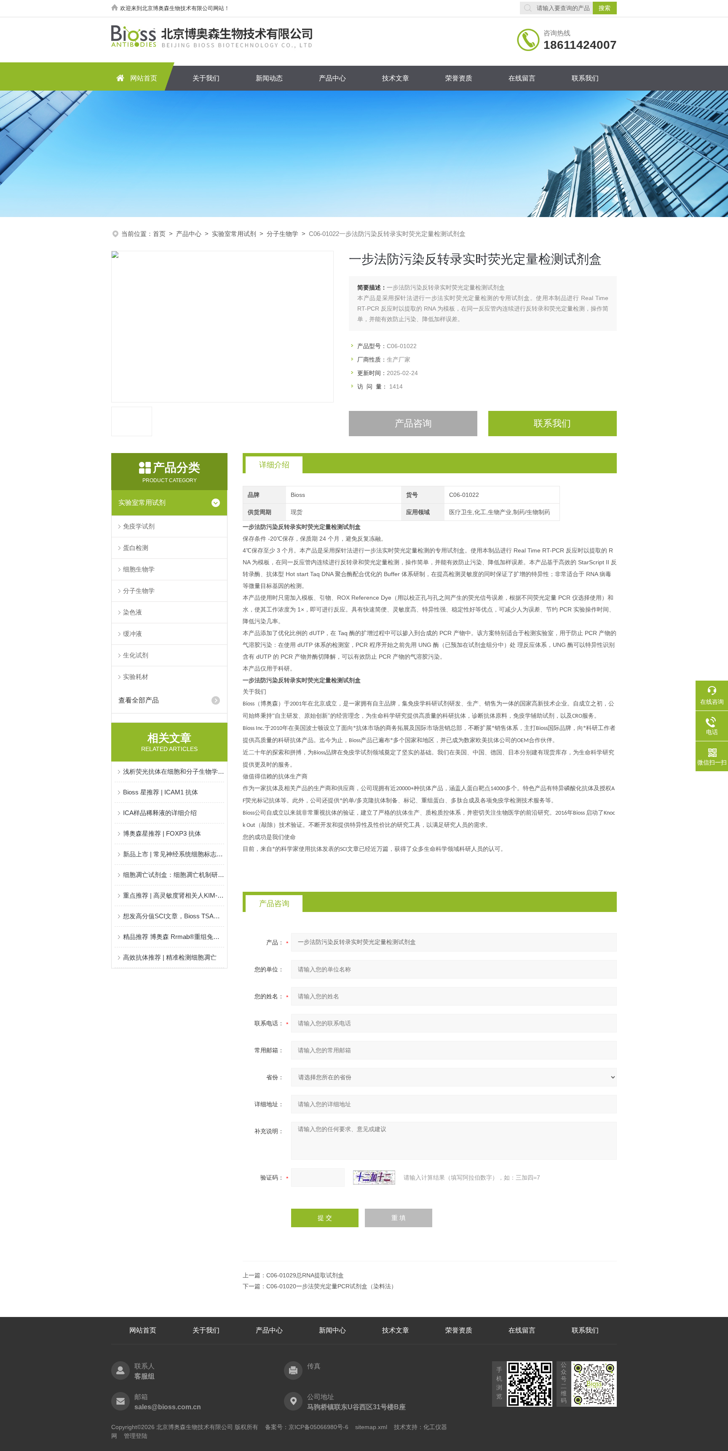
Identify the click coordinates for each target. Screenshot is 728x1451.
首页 (159, 233)
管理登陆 (135, 1435)
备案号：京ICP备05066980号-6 (306, 1427)
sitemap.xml (371, 1427)
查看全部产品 (138, 700)
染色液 (132, 612)
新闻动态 (269, 78)
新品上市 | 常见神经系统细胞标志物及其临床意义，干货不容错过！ (173, 854)
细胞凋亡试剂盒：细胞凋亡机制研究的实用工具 (173, 874)
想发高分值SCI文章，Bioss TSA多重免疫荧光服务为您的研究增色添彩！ (173, 916)
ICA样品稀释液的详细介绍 (160, 812)
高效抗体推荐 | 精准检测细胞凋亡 (170, 957)
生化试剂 (135, 655)
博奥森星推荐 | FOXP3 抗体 (162, 833)
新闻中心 (332, 1330)
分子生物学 (282, 233)
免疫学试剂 (139, 526)
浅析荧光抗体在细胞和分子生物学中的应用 (173, 771)
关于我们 (206, 78)
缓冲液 (132, 633)
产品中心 (332, 78)
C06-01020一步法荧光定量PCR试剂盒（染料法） (331, 1286)
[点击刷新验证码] (374, 1177)
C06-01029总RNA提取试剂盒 (305, 1275)
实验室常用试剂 (234, 233)
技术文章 (395, 78)
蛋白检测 (135, 547)
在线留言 (522, 78)
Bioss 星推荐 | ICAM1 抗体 (160, 792)
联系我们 (585, 78)
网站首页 (143, 78)
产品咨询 (413, 423)
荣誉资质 (458, 78)
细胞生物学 (139, 569)
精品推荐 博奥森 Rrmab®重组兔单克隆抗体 (173, 936)
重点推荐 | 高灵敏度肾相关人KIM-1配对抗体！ (173, 895)
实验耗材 (135, 676)
